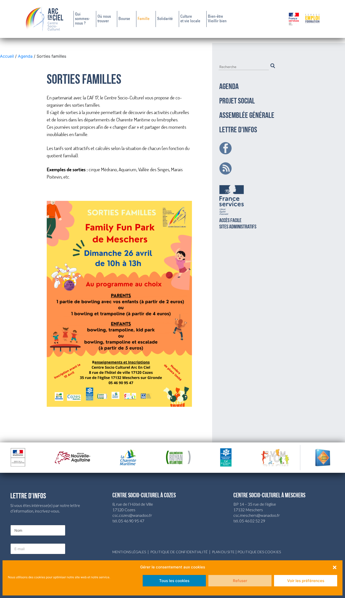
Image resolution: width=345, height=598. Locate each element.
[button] (334, 567)
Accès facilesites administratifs (237, 224)
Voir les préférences (305, 580)
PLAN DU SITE (223, 552)
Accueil (7, 56)
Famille (144, 19)
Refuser (240, 580)
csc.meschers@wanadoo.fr (256, 515)
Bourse (124, 19)
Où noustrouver (104, 19)
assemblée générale (246, 116)
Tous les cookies (174, 580)
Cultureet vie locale (190, 19)
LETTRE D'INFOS (238, 130)
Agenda (25, 56)
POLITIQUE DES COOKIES (259, 552)
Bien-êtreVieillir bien (217, 19)
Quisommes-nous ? (82, 19)
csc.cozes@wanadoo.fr (132, 515)
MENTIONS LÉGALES (129, 552)
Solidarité (165, 19)
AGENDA (229, 87)
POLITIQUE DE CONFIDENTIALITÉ (179, 552)
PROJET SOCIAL (237, 101)
